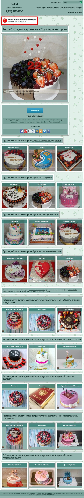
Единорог (14, 221)
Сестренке (14, 184)
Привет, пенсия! (14, 147)
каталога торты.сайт (37, 290)
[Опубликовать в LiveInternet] (29, 131)
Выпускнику (69, 147)
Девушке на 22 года (69, 346)
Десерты (79, 7)
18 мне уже (42, 309)
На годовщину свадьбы (14, 258)
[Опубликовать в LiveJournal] (33, 131)
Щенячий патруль (42, 221)
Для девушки (69, 184)
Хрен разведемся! (14, 465)
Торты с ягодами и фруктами (46, 140)
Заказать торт (56, 2)
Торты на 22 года (72, 339)
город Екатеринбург (14, 7)
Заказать (35, 110)
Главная (71, 12)
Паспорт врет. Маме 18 (14, 309)
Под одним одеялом (42, 465)
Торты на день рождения (44, 214)
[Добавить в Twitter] (44, 131)
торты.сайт (69, 493)
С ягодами (42, 184)
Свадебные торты (53, 7)
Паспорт (42, 386)
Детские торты (41, 7)
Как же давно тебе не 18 (14, 346)
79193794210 (72, 290)
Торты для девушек (41, 177)
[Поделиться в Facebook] (21, 131)
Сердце (42, 258)
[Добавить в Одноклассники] (40, 131)
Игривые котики (69, 425)
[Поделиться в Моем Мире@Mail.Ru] (37, 131)
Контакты (78, 12)
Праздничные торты (67, 7)
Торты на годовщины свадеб (46, 251)
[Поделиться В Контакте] (48, 131)
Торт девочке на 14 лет (69, 386)
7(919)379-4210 (14, 11)
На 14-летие (69, 309)
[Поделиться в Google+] (25, 131)
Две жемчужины (69, 465)
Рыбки (42, 147)
